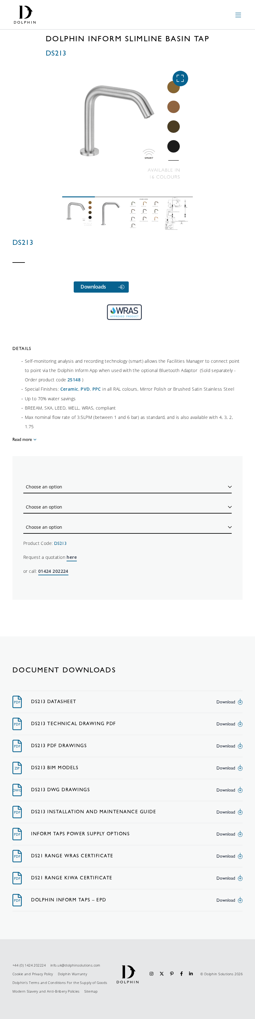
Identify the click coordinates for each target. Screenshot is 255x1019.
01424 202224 (53, 571)
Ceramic (69, 389)
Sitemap (91, 991)
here (72, 557)
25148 (74, 380)
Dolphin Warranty (72, 974)
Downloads (93, 286)
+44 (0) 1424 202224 (29, 965)
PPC (96, 389)
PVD (85, 389)
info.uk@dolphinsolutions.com (75, 965)
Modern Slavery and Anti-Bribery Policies (46, 991)
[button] (180, 78)
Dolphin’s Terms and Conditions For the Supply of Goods (59, 982)
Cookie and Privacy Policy (32, 974)
